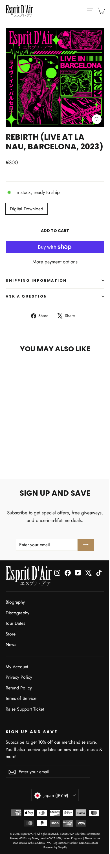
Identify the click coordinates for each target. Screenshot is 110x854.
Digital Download (26, 209)
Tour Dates (15, 623)
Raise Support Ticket (25, 709)
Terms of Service (21, 698)
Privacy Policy (19, 677)
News (11, 644)
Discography (17, 613)
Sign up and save (32, 732)
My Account (17, 666)
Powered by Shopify (55, 847)
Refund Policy (19, 688)
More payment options (55, 261)
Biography (15, 602)
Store (11, 634)
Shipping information (36, 280)
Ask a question (26, 296)
